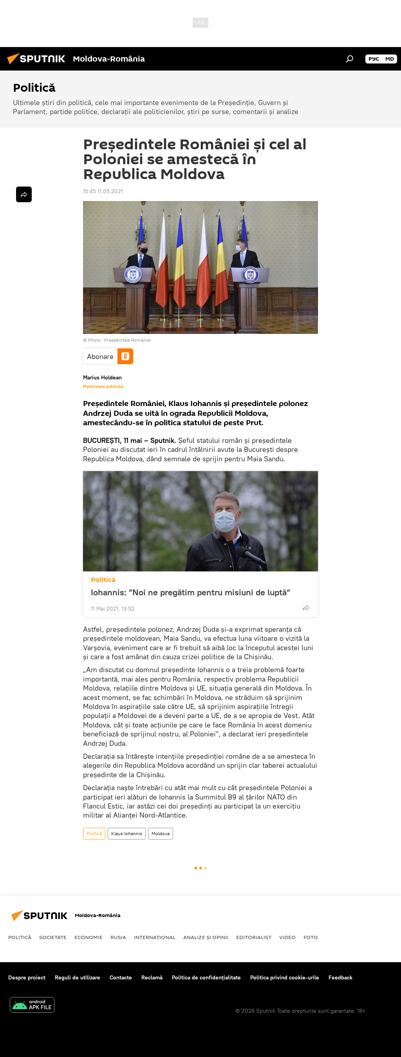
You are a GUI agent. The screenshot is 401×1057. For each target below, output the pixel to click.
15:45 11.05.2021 (103, 191)
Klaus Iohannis (126, 833)
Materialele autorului (103, 386)
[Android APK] (32, 1006)
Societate (53, 937)
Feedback (340, 977)
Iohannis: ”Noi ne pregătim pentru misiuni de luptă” (190, 592)
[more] (306, 608)
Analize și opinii (205, 937)
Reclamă (152, 977)
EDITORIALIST (253, 937)
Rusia (118, 937)
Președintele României (127, 340)
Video (287, 937)
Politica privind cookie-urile (284, 977)
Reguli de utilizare (77, 977)
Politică (103, 580)
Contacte (121, 977)
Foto (310, 937)
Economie (88, 937)
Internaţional (154, 937)
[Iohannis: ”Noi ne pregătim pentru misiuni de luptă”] (200, 521)
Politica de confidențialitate (206, 977)
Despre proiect (26, 977)
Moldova (161, 833)
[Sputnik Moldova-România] (38, 65)
